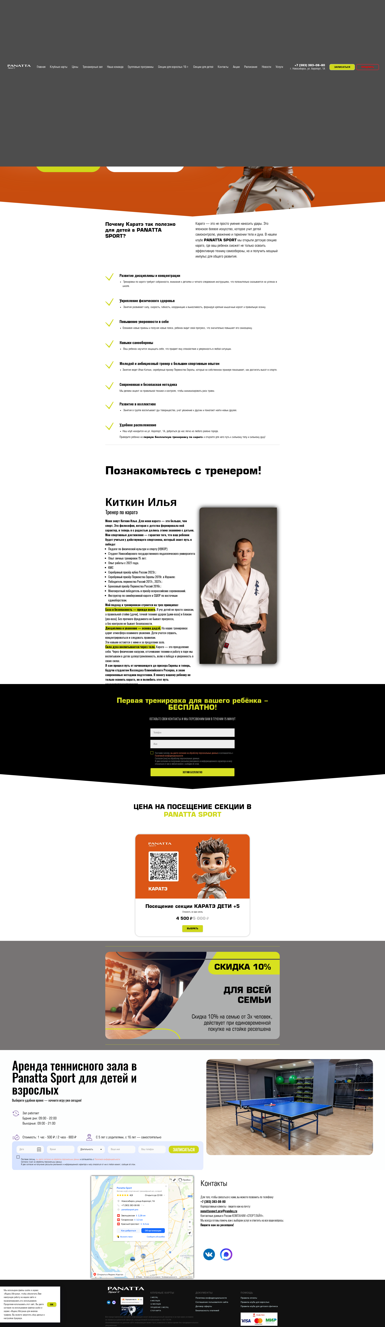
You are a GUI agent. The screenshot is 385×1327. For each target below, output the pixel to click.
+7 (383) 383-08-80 (310, 65)
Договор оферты (204, 1306)
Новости (266, 67)
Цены (75, 67)
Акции (236, 67)
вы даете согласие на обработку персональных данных (194, 752)
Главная (41, 67)
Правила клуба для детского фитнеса (259, 1306)
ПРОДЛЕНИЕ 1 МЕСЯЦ (159, 1307)
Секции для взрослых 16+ (173, 67)
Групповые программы (141, 67)
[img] (209, 1254)
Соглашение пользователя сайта (212, 1302)
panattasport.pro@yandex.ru (218, 1211)
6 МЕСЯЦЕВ (155, 1301)
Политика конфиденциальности (211, 1298)
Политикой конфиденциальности (169, 755)
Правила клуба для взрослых (255, 1302)
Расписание (250, 67)
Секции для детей (203, 67)
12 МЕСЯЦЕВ (155, 1304)
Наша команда (115, 67)
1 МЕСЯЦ (154, 1297)
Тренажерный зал (93, 67)
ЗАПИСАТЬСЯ (184, 1149)
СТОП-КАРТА (155, 1311)
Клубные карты (58, 67)
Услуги (279, 67)
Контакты (223, 67)
